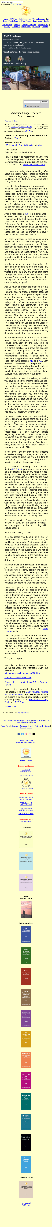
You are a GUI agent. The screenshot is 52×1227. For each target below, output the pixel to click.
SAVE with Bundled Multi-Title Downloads (26, 809)
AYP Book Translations (26, 814)
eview (30, 760)
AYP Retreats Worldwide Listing (26, 770)
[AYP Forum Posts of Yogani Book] (26, 1197)
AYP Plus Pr (24, 760)
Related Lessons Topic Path (17, 677)
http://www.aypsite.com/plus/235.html (22, 673)
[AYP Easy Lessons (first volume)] (26, 847)
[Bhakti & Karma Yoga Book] (26, 1088)
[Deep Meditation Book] (26, 942)
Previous (7, 121)
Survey (7, 27)
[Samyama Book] (26, 1026)
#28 (40, 361)
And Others (26, 1205)
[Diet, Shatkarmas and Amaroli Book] (26, 1047)
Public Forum (13, 21)
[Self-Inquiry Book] (26, 1067)
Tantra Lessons (39, 19)
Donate (45, 27)
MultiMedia (26, 27)
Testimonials (43, 25)
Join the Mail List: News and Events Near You (26, 741)
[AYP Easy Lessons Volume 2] (26, 869)
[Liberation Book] (26, 1150)
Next (15, 121)
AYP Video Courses (26, 775)
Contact (36, 27)
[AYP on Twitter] (22, 735)
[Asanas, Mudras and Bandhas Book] (26, 1005)
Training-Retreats (29, 25)
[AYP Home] (26, 15)
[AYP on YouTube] (30, 735)
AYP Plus (13, 19)
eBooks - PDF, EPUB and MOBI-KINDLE (26, 798)
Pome (17, 720)
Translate (18, 4)
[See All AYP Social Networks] (34, 735)
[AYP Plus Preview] (26, 757)
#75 (27, 214)
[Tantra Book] (26, 984)
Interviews (16, 27)
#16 (31, 361)
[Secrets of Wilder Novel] (26, 918)
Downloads (37, 21)
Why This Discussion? (34, 164)
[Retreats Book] (26, 1129)
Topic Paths (7, 25)
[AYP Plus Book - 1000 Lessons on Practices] (26, 891)
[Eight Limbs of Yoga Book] (26, 1109)
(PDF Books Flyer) (26, 822)
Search (17, 25)
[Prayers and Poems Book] (26, 1172)
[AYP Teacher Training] (26, 787)
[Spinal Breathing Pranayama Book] (26, 963)
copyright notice (23, 712)
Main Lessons (25, 19)
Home (5, 19)
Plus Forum (26, 21)
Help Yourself (26, 1203)
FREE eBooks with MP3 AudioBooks (26, 804)
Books (46, 21)
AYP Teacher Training (26, 788)
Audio (39, 145)
